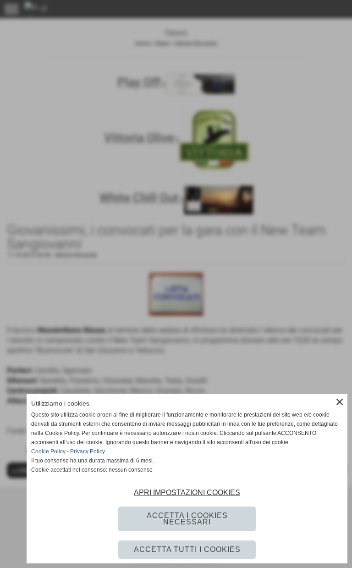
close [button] (339, 401)
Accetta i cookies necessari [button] (187, 519)
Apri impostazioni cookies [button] (187, 492)
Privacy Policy (87, 451)
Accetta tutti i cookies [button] (187, 549)
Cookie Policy (48, 451)
